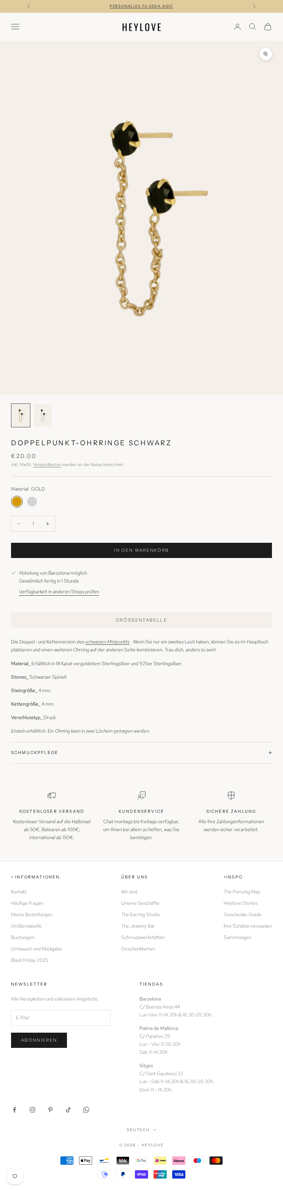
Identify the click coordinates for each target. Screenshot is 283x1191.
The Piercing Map (242, 891)
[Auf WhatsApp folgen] (86, 1109)
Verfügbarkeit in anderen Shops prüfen (59, 591)
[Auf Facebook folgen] (14, 1109)
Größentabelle (141, 620)
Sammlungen (237, 937)
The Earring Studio (140, 914)
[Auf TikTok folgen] (68, 1109)
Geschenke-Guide (243, 914)
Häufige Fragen (27, 903)
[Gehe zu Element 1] (20, 415)
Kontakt (19, 891)
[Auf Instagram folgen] (32, 1109)
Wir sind (129, 891)
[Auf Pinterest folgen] (50, 1109)
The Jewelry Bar (138, 926)
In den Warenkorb (141, 550)
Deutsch (138, 1129)
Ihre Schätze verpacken (248, 926)
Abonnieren (39, 1040)
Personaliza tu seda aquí (141, 6)
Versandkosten (47, 464)
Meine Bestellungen (31, 914)
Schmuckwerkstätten (143, 937)
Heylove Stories (240, 903)
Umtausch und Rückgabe (36, 949)
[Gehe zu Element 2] (42, 415)
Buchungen (22, 937)
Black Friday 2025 (29, 960)
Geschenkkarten (138, 949)
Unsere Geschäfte (140, 903)
